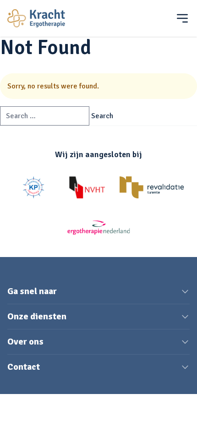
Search (102, 115)
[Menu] (182, 18)
